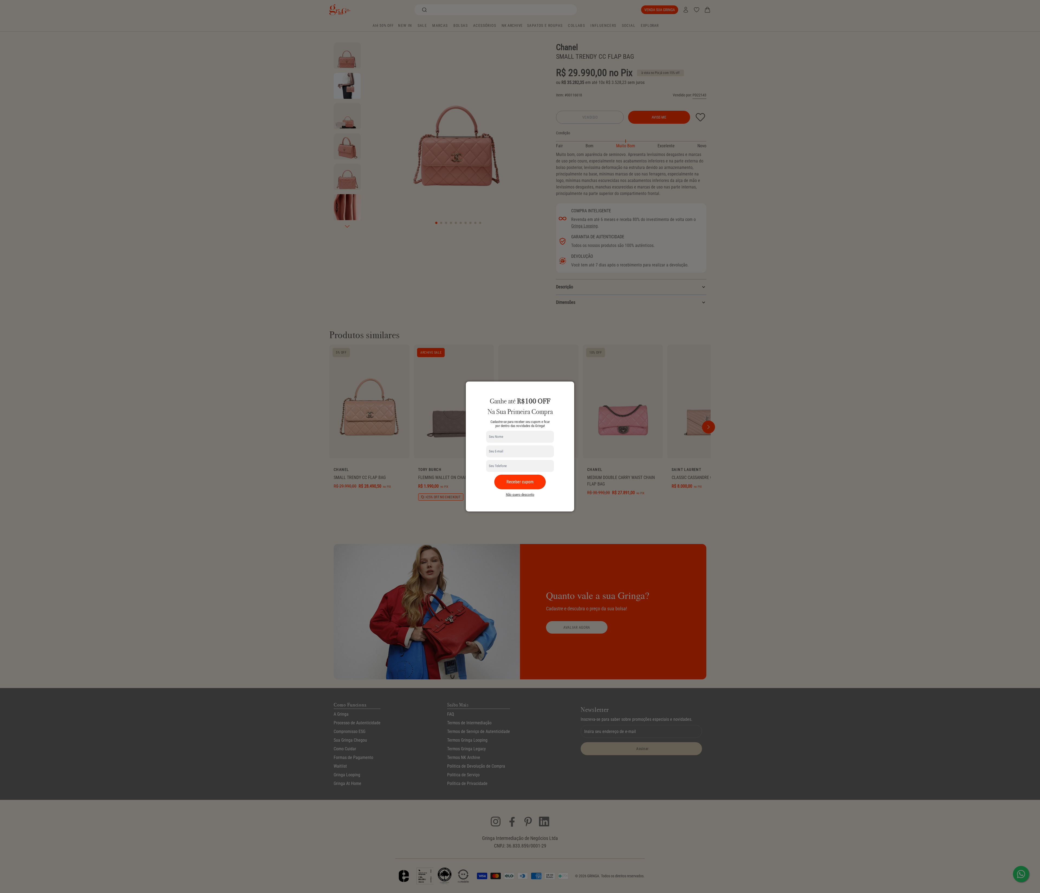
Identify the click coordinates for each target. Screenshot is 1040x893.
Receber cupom (520, 481)
